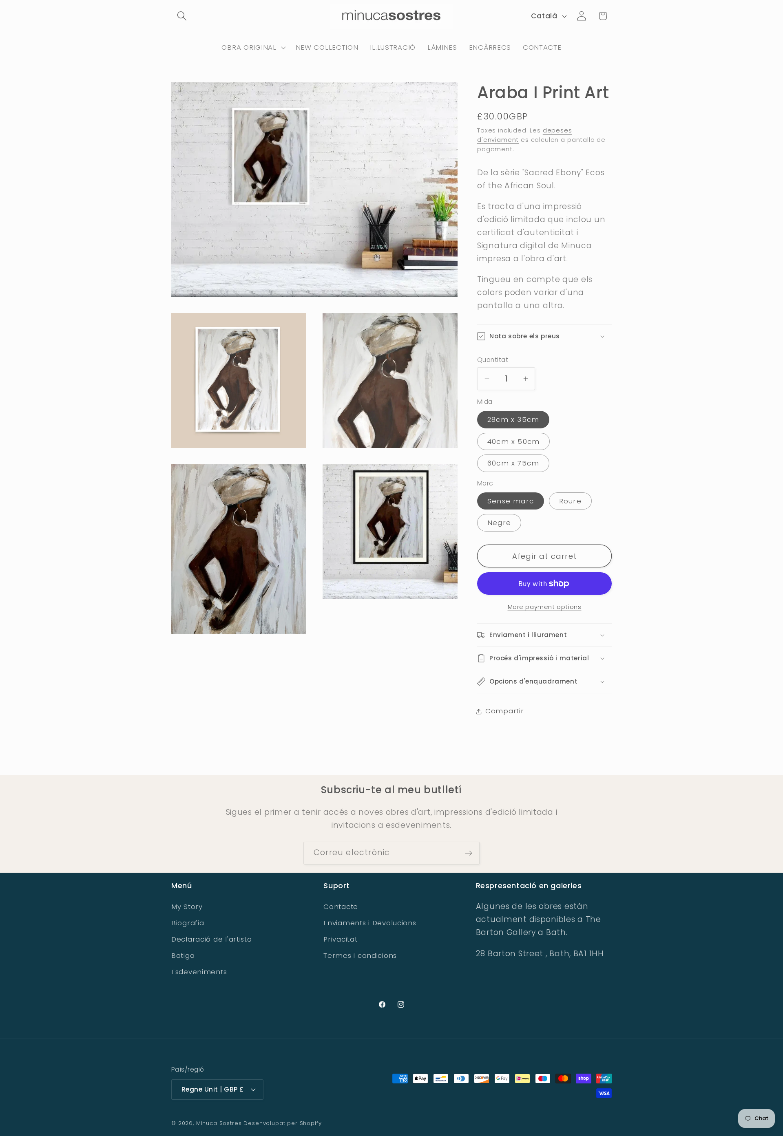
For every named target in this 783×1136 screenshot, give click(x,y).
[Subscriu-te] (468, 853)
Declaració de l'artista (211, 939)
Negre (499, 522)
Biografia (187, 923)
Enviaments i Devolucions (369, 923)
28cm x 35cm (513, 419)
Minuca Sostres (219, 1123)
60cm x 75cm (513, 463)
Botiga (183, 955)
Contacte (340, 906)
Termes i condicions (360, 955)
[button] (182, 16)
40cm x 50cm (513, 441)
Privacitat (340, 939)
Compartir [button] (504, 711)
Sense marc (510, 501)
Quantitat (492, 359)
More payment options (545, 607)
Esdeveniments (199, 972)
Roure (570, 501)
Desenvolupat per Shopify (282, 1123)
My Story (187, 906)
